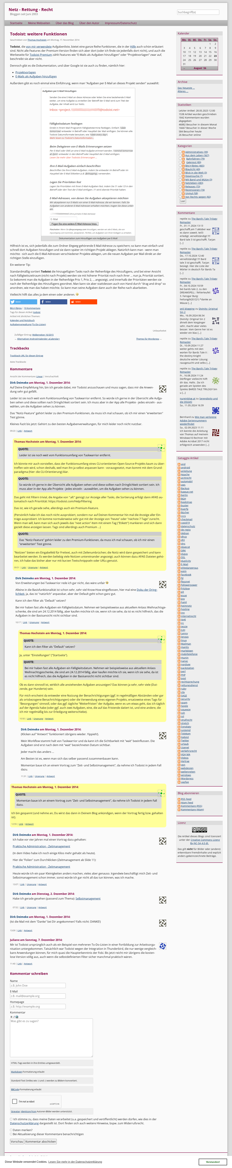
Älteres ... (183, 91)
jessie (184, 626)
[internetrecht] (179, 616)
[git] (179, 591)
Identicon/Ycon (28, 1111)
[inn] (179, 612)
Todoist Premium (41, 55)
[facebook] (179, 574)
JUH (183, 630)
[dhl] (179, 540)
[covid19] (179, 522)
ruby (183, 688)
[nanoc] (179, 661)
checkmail (186, 519)
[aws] (179, 484)
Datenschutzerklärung (24, 1123)
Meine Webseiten (39, 23)
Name (14, 981)
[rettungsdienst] (179, 685)
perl (183, 671)
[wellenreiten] (179, 771)
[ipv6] (179, 619)
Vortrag (185, 761)
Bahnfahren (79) (195, 158)
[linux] (179, 640)
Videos (185, 757)
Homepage (17, 1002)
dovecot (185, 547)
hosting (185, 609)
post (183, 678)
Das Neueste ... (186, 87)
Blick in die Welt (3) (196, 172)
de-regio (186, 529)
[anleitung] (179, 471)
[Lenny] (179, 633)
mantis (185, 647)
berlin (184, 495)
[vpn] (179, 764)
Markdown (16, 1071)
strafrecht (186, 719)
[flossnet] (179, 581)
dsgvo (184, 554)
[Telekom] (179, 733)
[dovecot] (179, 547)
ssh (183, 712)
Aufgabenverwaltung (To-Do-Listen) (28, 324)
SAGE (184, 695)
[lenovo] (179, 636)
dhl (183, 540)
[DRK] (179, 550)
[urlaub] (179, 744)
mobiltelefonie (189, 654)
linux (184, 640)
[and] (179, 464)
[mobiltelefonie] (179, 654)
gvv (183, 598)
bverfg (184, 509)
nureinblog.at (187, 398)
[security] (179, 699)
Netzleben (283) (194, 183)
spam (184, 702)
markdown (187, 650)
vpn (183, 764)
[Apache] (179, 474)
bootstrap (186, 502)
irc (182, 623)
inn (183, 612)
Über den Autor (89, 23)
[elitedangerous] (179, 567)
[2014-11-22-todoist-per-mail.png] (88, 162)
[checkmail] (179, 519)
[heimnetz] (179, 605)
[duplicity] (179, 560)
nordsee (185, 664)
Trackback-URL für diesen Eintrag (26, 355)
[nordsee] (179, 664)
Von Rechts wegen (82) (198, 196)
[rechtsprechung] (179, 681)
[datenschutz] (179, 526)
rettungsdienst (189, 685)
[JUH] (179, 630)
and (183, 464)
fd (182, 578)
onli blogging (187, 308)
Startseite (16, 23)
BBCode (15, 1089)
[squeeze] (179, 709)
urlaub (185, 744)
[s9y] (179, 692)
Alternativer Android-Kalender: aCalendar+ (38, 338)
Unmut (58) (191, 193)
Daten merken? (22, 1130)
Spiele (184, 706)
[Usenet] (179, 747)
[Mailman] (179, 643)
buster (185, 505)
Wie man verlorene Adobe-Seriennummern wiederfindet (198, 420)
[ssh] (179, 712)
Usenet (185, 747)
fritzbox (185, 588)
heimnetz (186, 605)
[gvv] (179, 598)
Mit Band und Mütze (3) (198, 179)
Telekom (186, 733)
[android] (179, 467)
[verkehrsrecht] (179, 750)
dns (183, 543)
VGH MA (185, 754)
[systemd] (179, 730)
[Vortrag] (179, 761)
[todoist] (179, 737)
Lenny (184, 633)
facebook (186, 574)
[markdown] (179, 650)
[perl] (179, 671)
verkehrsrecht (189, 750)
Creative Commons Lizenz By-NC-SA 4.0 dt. (205, 841)
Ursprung (33, 567)
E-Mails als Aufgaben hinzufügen (36, 76)
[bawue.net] (179, 491)
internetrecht (188, 616)
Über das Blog (65, 23)
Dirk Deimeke (19, 383)
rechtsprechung (190, 681)
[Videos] (179, 757)
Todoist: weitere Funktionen (38, 34)
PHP (183, 675)
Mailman (186, 643)
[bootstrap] (179, 502)
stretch (185, 723)
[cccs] (179, 516)
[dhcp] (179, 536)
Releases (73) (192, 186)
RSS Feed (186, 799)
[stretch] (179, 723)
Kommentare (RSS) (191, 806)
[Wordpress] (179, 778)
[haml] (179, 602)
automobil (187, 481)
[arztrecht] (179, 477)
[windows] (179, 775)
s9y (183, 692)
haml (184, 602)
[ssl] (179, 716)
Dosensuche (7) (194, 176)
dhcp (184, 536)
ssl (182, 716)
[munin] (179, 657)
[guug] (179, 595)
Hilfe (133, 46)
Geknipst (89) (193, 162)
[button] (23, 301)
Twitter (185, 740)
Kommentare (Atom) (192, 809)
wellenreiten (188, 771)
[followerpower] (179, 585)
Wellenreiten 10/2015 (42, 334)
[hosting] (179, 609)
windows (186, 775)
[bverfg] (179, 509)
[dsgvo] (179, 554)
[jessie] (179, 626)
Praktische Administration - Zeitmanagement (41, 846)
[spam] (179, 702)
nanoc (184, 661)
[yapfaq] (179, 782)
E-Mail (14, 991)
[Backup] (179, 488)
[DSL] (179, 557)
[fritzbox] (179, 588)
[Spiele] (179, 706)
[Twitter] (179, 740)
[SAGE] (179, 695)
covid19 (185, 522)
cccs (183, 516)
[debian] (179, 533)
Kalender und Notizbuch (22, 320)
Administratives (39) (196, 152)
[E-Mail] (179, 564)
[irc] (179, 623)
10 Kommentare (32, 308)
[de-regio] (179, 529)
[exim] (179, 571)
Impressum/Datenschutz (121, 23)
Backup (185, 488)
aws (183, 484)
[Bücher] (179, 512)
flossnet (185, 581)
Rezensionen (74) (195, 190)
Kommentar (17, 1012)
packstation (187, 668)
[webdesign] (179, 768)
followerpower (189, 585)
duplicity (186, 560)
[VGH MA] (179, 754)
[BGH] (179, 498)
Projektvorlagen (25, 72)
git (182, 591)
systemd (186, 730)
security (185, 699)
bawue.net (187, 491)
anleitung (186, 471)
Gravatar (15, 1111)
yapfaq (185, 782)
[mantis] (179, 647)
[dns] (179, 543)
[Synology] (179, 726)
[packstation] (179, 668)
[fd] (179, 578)
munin (185, 657)
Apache (185, 474)
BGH (183, 498)
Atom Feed (187, 802)
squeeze (186, 709)
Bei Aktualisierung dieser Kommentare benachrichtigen (48, 1134)
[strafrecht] (179, 719)
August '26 (200, 68)
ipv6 (183, 619)
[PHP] (179, 675)
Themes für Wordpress (147, 338)
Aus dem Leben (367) (197, 155)
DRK (183, 550)
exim (183, 571)
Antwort (28, 430)
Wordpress (187, 778)
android (185, 467)
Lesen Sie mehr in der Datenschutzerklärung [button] (75, 1161)
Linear (39, 376)
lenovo (185, 636)
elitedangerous (189, 567)
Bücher (185, 512)
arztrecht (186, 477)
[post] (179, 678)
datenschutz (188, 526)
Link (19, 430)
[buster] (179, 505)
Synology (186, 726)
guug (184, 595)
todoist (36, 312)
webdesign (187, 768)
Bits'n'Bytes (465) (194, 165)
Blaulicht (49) (192, 169)
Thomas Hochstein (37, 39)
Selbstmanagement (88, 898)
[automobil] (179, 481)
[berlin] (179, 495)
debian (185, 533)
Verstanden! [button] (213, 1162)
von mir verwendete (39, 46)
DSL (183, 557)
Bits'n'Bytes (16, 308)
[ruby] (179, 688)
